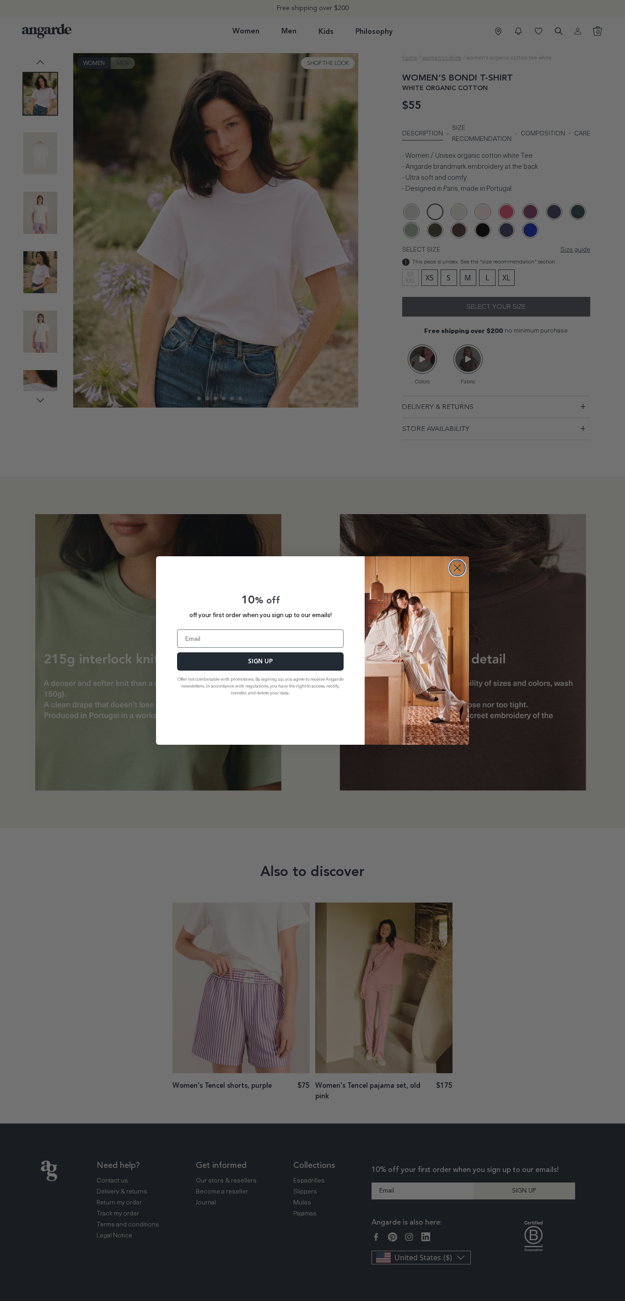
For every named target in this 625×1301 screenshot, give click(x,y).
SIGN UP (260, 661)
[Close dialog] (457, 568)
